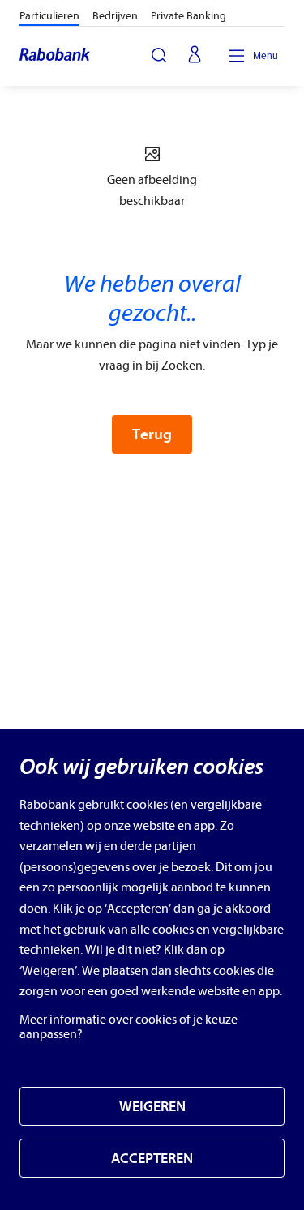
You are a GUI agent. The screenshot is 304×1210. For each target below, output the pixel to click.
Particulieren (49, 16)
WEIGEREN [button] (152, 1106)
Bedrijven (115, 16)
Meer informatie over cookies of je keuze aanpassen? (128, 1026)
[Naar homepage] (55, 56)
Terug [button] (152, 434)
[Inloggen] (194, 55)
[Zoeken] (159, 55)
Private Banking (188, 16)
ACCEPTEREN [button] (152, 1158)
